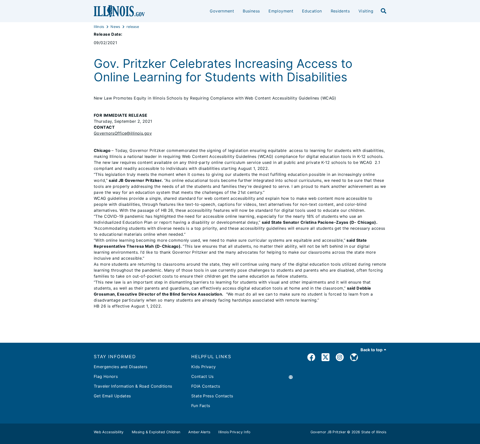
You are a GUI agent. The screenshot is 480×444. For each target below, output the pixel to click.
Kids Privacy (203, 366)
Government (222, 10)
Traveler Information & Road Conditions (133, 386)
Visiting (365, 10)
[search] (383, 11)
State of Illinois (373, 432)
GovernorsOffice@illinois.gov (123, 133)
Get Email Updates (112, 395)
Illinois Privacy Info (234, 432)
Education (312, 10)
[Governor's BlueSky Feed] (354, 358)
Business (251, 10)
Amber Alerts (199, 432)
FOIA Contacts (205, 386)
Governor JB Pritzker (328, 432)
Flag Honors (106, 376)
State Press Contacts (212, 395)
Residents (340, 10)
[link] (311, 358)
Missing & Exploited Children (156, 432)
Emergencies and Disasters (121, 366)
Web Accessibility (109, 432)
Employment (280, 10)
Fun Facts (200, 405)
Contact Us (202, 376)
